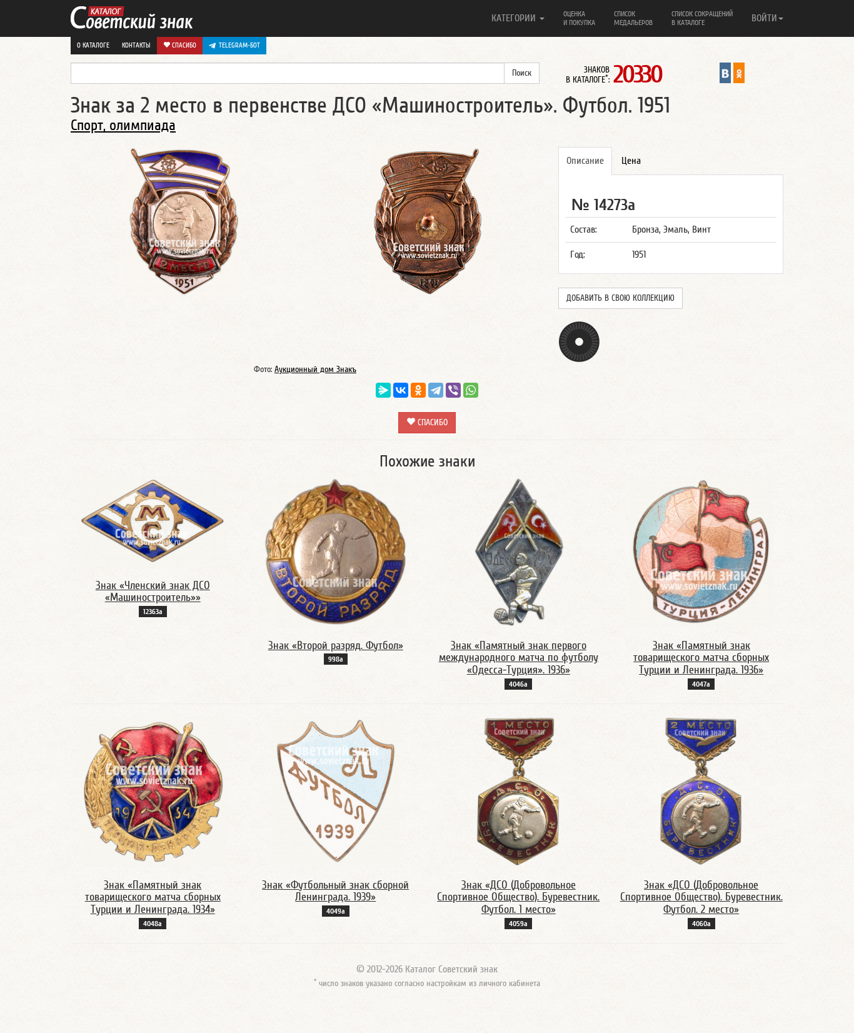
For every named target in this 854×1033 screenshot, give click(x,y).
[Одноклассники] (418, 390)
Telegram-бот (239, 45)
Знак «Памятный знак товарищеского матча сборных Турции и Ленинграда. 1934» (153, 898)
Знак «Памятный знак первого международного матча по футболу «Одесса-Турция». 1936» (518, 658)
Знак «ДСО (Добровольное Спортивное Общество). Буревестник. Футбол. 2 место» (701, 898)
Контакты (136, 45)
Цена (631, 160)
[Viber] (453, 390)
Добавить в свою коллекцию (620, 298)
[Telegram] (435, 390)
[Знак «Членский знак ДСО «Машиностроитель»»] (153, 521)
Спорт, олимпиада (123, 125)
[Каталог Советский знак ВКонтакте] (725, 72)
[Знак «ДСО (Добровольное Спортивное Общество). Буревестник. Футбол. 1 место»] (518, 791)
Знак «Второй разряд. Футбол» (335, 645)
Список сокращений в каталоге (702, 18)
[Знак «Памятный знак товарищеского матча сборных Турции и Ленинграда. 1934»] (153, 791)
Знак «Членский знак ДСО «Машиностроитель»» (153, 592)
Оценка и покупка (579, 18)
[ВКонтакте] (400, 390)
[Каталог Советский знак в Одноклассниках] (739, 72)
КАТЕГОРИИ (514, 18)
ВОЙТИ (764, 18)
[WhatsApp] (470, 390)
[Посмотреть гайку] (579, 341)
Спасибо (183, 45)
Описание (585, 160)
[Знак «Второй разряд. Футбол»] (336, 551)
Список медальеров (633, 18)
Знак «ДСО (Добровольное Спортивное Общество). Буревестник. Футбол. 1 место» (518, 898)
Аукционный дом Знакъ (315, 370)
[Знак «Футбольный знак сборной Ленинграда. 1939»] (335, 791)
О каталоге (93, 45)
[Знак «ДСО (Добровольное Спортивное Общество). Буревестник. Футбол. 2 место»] (701, 791)
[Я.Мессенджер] (383, 390)
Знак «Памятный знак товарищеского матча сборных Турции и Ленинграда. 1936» (701, 658)
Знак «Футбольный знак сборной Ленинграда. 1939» (335, 891)
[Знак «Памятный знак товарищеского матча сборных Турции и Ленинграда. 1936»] (701, 551)
